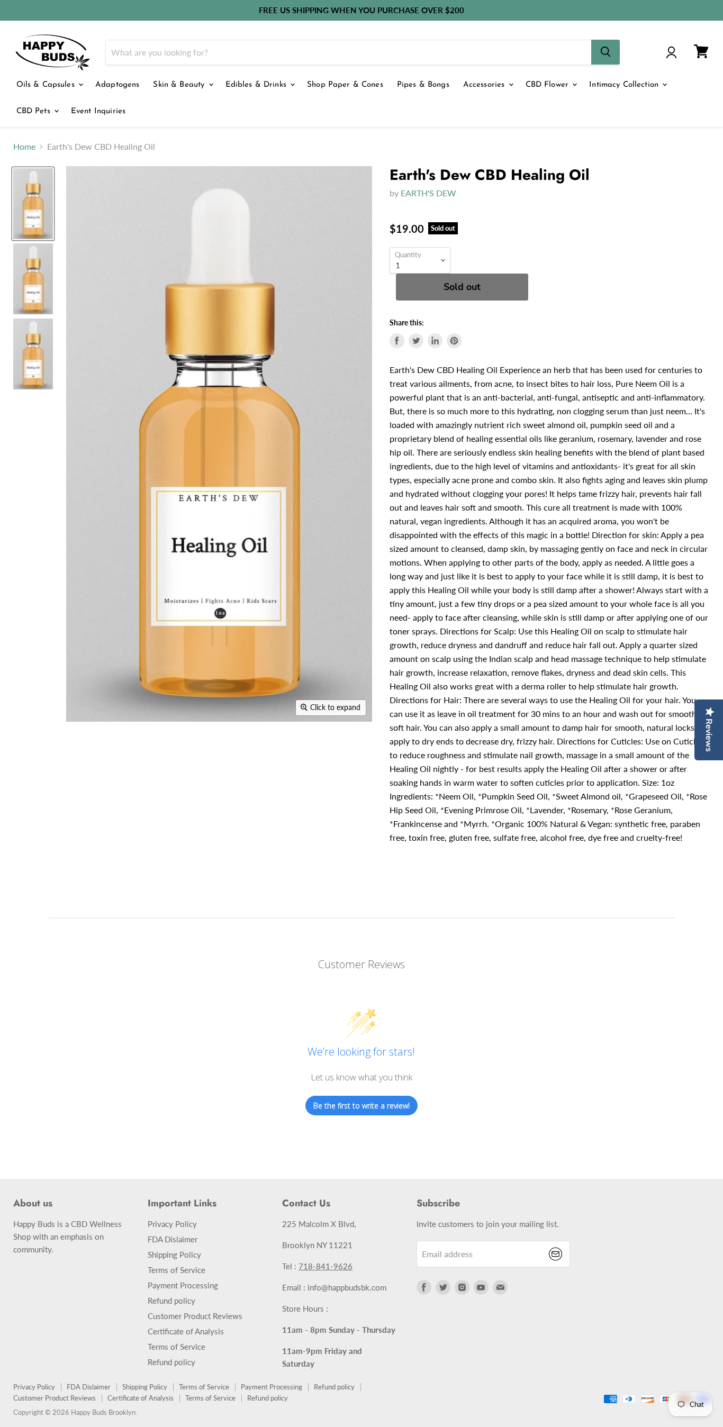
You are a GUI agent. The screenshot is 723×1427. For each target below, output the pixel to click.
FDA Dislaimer (172, 1239)
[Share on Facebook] (397, 340)
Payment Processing (183, 1285)
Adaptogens (117, 85)
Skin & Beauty (180, 85)
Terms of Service (176, 1270)
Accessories (485, 85)
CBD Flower (549, 85)
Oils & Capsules (46, 85)
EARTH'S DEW (428, 193)
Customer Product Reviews (195, 1316)
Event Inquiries (98, 111)
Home (24, 146)
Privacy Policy (172, 1224)
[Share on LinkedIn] (435, 340)
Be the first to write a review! (361, 1106)
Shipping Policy (174, 1254)
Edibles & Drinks (257, 85)
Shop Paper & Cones (345, 85)
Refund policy (171, 1300)
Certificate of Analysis (186, 1331)
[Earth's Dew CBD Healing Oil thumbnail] (33, 203)
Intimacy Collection (625, 85)
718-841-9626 (326, 1266)
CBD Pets (34, 111)
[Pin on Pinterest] (454, 340)
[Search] (605, 52)
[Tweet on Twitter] (416, 340)
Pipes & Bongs (423, 85)
